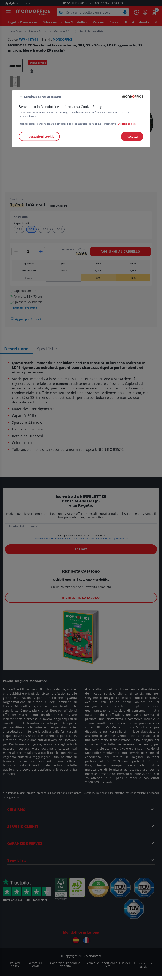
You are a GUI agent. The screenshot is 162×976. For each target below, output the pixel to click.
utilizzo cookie (127, 123)
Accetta (132, 137)
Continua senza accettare (42, 96)
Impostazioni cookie (39, 137)
